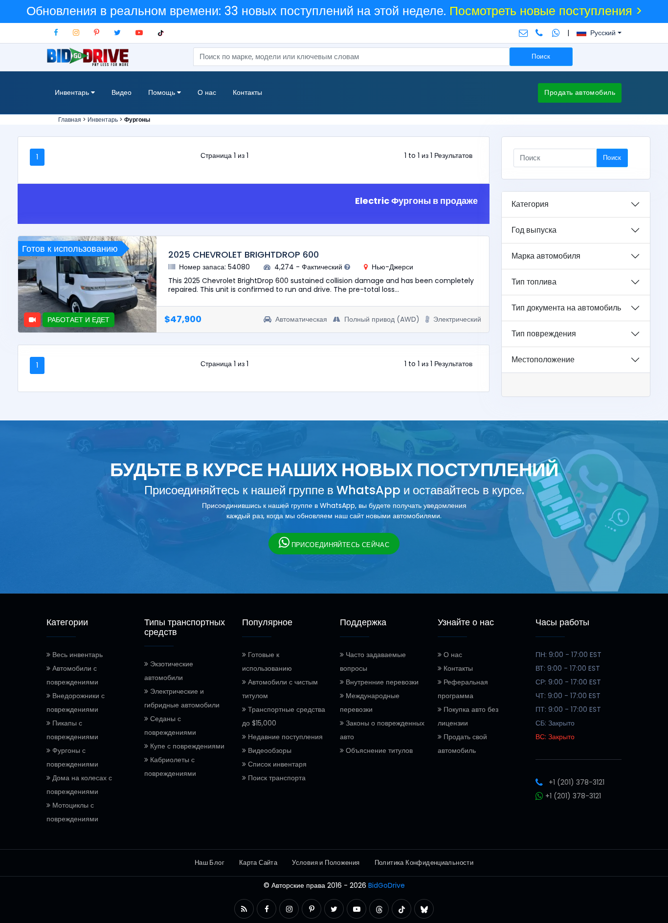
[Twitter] (117, 32)
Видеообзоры (268, 750)
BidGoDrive (386, 885)
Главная (69, 119)
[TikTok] (160, 32)
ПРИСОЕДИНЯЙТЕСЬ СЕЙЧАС (339, 544)
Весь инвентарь (76, 654)
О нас (207, 92)
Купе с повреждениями (186, 746)
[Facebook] (56, 32)
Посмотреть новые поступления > (545, 11)
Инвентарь (103, 119)
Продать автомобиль (579, 92)
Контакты (247, 92)
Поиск (541, 56)
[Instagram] (76, 32)
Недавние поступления (284, 737)
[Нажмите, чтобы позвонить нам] (540, 33)
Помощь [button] (162, 92)
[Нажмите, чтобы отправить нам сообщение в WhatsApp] (556, 33)
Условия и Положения (325, 862)
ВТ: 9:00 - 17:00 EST (567, 668)
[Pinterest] (96, 32)
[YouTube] (139, 32)
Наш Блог (209, 862)
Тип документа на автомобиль (566, 307)
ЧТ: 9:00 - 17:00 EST (568, 696)
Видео (121, 92)
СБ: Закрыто (555, 723)
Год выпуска (534, 230)
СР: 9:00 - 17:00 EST (568, 682)
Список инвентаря (276, 764)
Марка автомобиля (546, 256)
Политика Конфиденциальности (424, 862)
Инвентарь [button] (73, 92)
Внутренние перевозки (381, 682)
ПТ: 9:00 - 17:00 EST (568, 709)
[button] (244, 909)
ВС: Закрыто (555, 737)
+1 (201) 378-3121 (576, 782)
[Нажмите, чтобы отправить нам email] (523, 33)
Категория (530, 204)
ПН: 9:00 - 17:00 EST (568, 654)
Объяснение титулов (378, 750)
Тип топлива (534, 281)
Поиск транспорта (276, 778)
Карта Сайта (258, 862)
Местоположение (543, 359)
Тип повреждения (544, 333)
